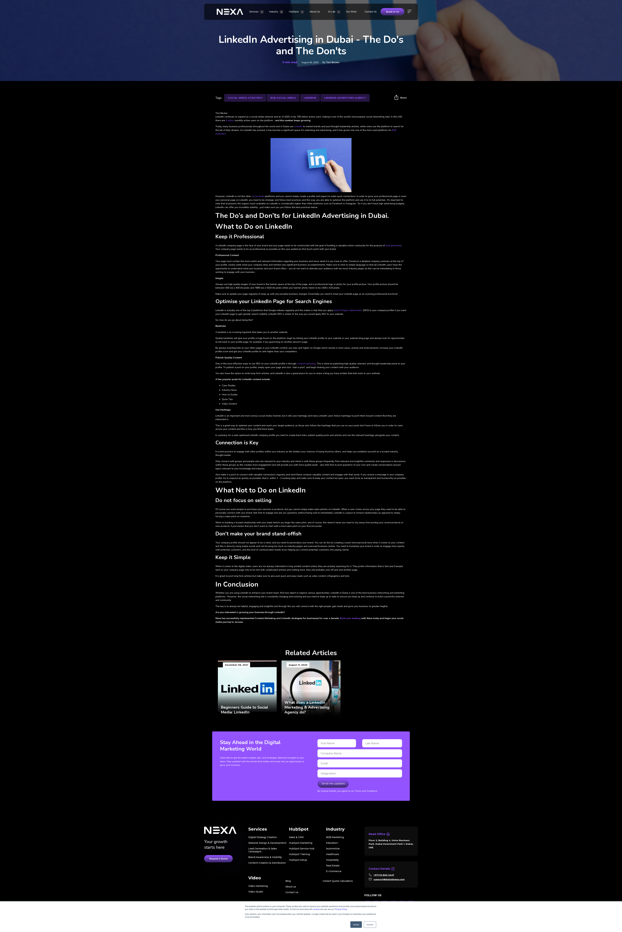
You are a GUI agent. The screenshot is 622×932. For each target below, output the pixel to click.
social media (258, 196)
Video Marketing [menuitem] (258, 886)
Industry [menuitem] (273, 11)
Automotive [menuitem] (333, 848)
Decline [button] (370, 924)
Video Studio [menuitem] (255, 891)
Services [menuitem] (254, 11)
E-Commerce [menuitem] (333, 871)
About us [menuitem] (290, 886)
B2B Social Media (283, 97)
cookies (316, 909)
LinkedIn (298, 126)
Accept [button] (356, 924)
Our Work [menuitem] (351, 11)
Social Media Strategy (245, 97)
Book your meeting (350, 618)
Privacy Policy (341, 909)
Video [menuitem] (254, 877)
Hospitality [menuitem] (332, 859)
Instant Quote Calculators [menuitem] (338, 881)
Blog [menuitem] (288, 881)
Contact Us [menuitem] (371, 11)
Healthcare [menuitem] (332, 854)
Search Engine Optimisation (348, 310)
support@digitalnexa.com (389, 879)
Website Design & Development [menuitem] (267, 842)
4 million (230, 120)
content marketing (306, 363)
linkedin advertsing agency (345, 97)
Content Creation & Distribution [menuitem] (267, 862)
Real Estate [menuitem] (333, 865)
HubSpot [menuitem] (294, 11)
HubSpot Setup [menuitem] (298, 859)
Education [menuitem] (332, 842)
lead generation (394, 245)
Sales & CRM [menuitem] (296, 837)
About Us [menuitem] (315, 11)
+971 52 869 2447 (384, 875)
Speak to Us (392, 11)
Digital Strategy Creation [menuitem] (262, 837)
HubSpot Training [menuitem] (299, 854)
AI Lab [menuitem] (331, 11)
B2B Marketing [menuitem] (335, 837)
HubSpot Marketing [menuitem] (300, 842)
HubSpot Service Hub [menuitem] (301, 848)
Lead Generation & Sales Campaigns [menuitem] (262, 850)
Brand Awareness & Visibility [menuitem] (265, 857)
